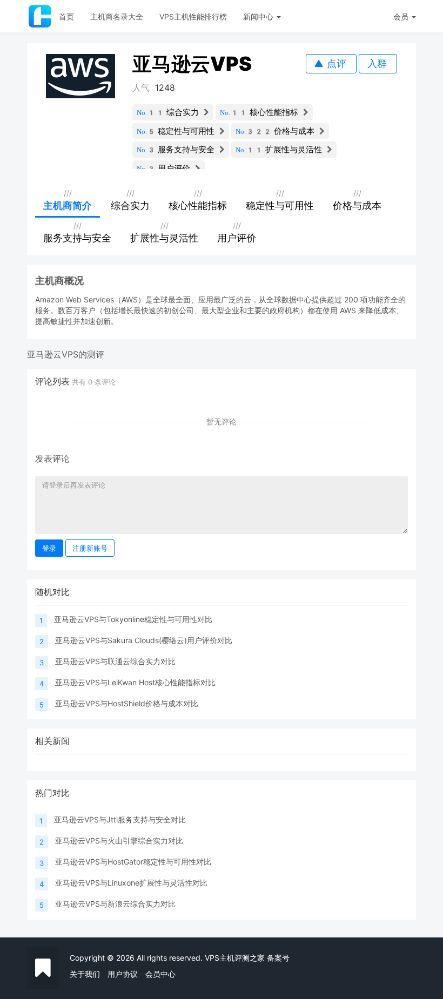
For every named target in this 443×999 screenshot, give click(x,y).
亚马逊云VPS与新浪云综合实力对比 (115, 903)
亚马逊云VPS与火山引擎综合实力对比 (119, 840)
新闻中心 (259, 16)
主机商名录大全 (116, 16)
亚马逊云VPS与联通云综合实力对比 (115, 661)
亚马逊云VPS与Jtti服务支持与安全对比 (120, 819)
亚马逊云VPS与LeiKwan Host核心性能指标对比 (135, 682)
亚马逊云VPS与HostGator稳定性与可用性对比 (133, 861)
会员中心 (160, 973)
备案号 (278, 957)
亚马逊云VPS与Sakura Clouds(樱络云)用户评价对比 (143, 640)
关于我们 (85, 973)
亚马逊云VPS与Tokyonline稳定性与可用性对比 (133, 619)
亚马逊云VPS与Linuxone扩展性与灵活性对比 (131, 882)
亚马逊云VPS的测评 (65, 354)
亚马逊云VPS (192, 63)
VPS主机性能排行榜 (193, 16)
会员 (400, 16)
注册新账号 (90, 548)
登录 (49, 548)
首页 (66, 16)
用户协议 (123, 973)
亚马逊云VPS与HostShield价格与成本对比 (126, 703)
